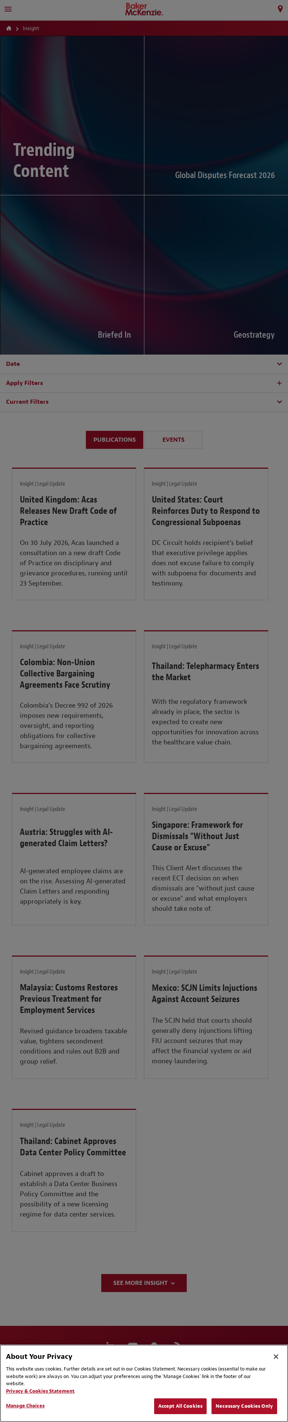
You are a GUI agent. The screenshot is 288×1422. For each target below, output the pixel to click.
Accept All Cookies (180, 1406)
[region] (144, 1383)
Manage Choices (25, 1405)
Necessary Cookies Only (244, 1406)
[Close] (276, 1356)
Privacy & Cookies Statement (40, 1391)
